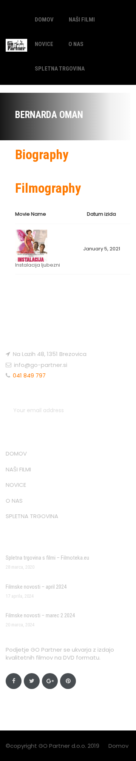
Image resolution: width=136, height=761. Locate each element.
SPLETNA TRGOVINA (60, 68)
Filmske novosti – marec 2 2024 (40, 615)
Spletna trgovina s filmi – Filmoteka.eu (47, 557)
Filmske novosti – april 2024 (36, 586)
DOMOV (44, 19)
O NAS (75, 44)
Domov (118, 746)
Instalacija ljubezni (37, 264)
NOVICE (44, 44)
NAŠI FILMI (82, 19)
